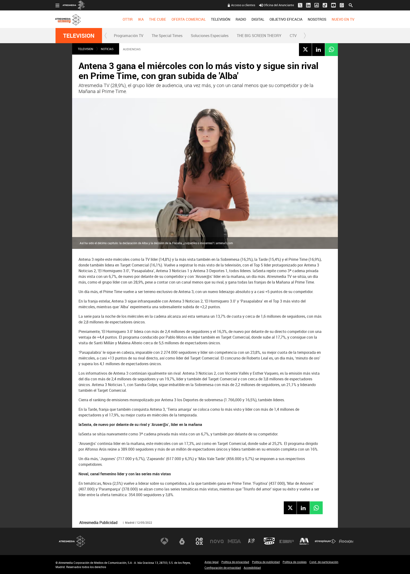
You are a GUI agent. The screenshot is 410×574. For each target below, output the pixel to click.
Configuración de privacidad (223, 567)
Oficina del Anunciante (279, 5)
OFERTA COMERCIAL (189, 19)
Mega (234, 541)
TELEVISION (78, 35)
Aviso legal (212, 562)
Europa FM (287, 541)
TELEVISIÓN (220, 19)
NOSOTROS (317, 19)
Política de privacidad (235, 562)
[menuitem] (127, 19)
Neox (199, 541)
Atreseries (252, 541)
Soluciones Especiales (209, 35)
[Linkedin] (318, 49)
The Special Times (167, 35)
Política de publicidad (266, 562)
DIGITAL (258, 19)
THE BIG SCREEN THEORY (259, 35)
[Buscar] (350, 5)
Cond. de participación (323, 562)
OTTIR (128, 19)
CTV (293, 35)
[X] (305, 49)
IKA (141, 19)
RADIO (241, 19)
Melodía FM (304, 541)
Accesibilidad (252, 567)
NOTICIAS (107, 49)
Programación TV (128, 35)
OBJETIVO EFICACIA (286, 19)
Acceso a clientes (243, 5)
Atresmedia (72, 541)
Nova (217, 541)
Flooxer (346, 541)
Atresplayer (325, 541)
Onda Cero (269, 541)
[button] (106, 35)
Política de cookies (295, 562)
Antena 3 (164, 541)
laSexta (182, 541)
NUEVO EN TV (343, 19)
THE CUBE (157, 19)
